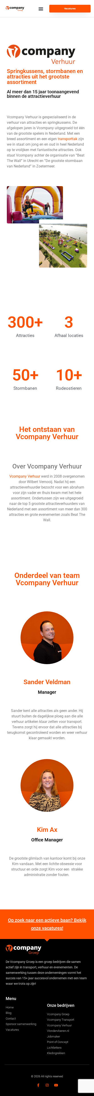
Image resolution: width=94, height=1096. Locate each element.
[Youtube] (56, 1085)
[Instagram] (47, 1085)
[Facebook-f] (38, 1085)
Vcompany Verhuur (24, 476)
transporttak (67, 139)
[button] (41, 8)
